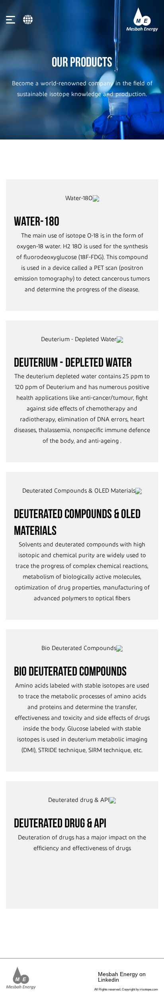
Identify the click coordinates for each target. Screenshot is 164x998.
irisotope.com (149, 989)
